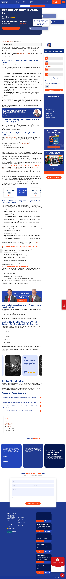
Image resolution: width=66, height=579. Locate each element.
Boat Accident (48, 103)
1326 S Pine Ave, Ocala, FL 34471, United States (9, 423)
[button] (3, 193)
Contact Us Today (53, 177)
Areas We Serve (23, 2)
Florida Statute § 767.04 (10, 137)
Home (3, 41)
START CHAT (57, 568)
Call (39, 531)
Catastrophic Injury (49, 109)
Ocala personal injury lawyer (23, 53)
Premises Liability (49, 115)
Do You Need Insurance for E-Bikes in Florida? (32, 460)
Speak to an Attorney (11, 28)
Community (5, 456)
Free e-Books (5, 458)
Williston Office (41, 566)
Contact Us (46, 2)
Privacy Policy (50, 577)
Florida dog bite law (24, 143)
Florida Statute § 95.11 (15, 168)
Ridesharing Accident (50, 117)
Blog (4, 455)
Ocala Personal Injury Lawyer (9, 41)
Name (46, 56)
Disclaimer (57, 577)
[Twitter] (9, 524)
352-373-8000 (11, 426)
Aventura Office (41, 555)
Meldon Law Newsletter (53, 85)
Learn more (49, 465)
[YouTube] (11, 524)
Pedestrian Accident (49, 113)
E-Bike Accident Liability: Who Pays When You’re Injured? (33, 464)
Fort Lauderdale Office (43, 524)
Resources (20, 524)
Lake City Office (41, 544)
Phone (46, 61)
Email (48, 66)
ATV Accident (48, 100)
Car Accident (48, 107)
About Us (20, 516)
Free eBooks (20, 525)
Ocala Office (40, 535)
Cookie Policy (54, 577)
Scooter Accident (49, 119)
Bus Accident (48, 105)
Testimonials (20, 519)
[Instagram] (13, 524)
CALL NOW (56, 2)
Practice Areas (31, 2)
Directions (47, 531)
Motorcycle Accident (49, 111)
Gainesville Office (41, 514)
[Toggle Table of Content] (39, 44)
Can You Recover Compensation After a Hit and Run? (32, 456)
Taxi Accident (48, 121)
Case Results (17, 2)
